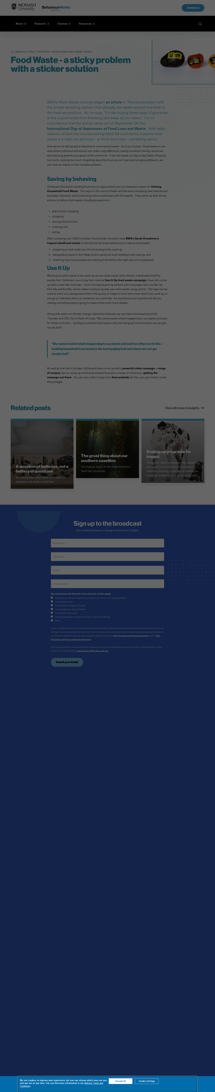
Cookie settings (147, 1081)
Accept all (120, 1081)
